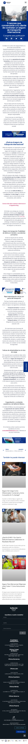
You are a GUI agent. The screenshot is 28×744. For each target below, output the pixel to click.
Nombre (4, 615)
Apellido (4, 620)
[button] (25, 2)
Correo (4, 626)
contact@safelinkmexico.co (9, 430)
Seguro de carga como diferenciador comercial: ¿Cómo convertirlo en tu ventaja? (13, 493)
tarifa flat (22, 216)
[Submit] (22, 632)
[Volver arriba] (24, 735)
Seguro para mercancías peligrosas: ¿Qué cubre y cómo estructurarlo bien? (14, 586)
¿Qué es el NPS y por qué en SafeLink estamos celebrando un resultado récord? (13, 540)
